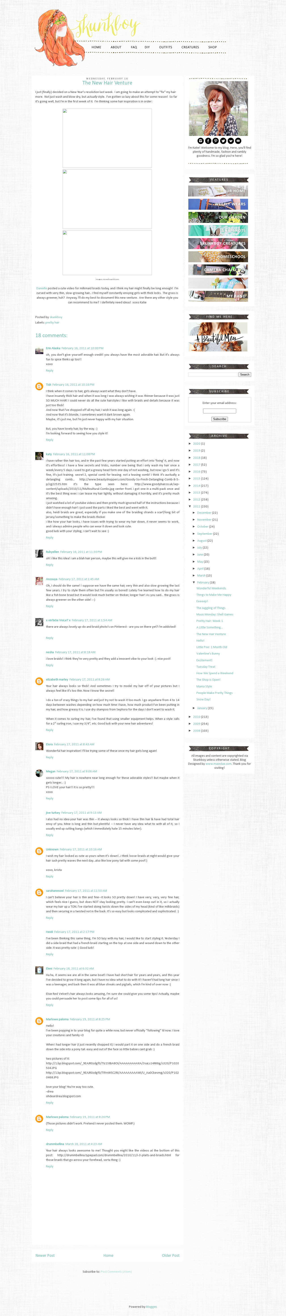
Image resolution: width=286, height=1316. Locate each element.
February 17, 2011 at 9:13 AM (81, 813)
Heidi (49, 932)
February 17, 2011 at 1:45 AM (79, 579)
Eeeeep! (202, 601)
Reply (49, 370)
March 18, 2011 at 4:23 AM (83, 1144)
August (202, 541)
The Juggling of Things (210, 608)
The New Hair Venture (211, 634)
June (200, 554)
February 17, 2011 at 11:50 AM (86, 891)
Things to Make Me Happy (213, 595)
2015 (197, 478)
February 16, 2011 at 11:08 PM (74, 454)
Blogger (151, 1307)
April (200, 568)
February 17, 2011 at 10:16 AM (81, 849)
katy (49, 454)
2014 (197, 486)
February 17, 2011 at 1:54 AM (92, 620)
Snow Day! (203, 699)
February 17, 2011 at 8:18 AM (75, 652)
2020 (197, 444)
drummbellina (55, 1144)
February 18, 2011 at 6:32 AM (74, 968)
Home (108, 1256)
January (202, 708)
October (203, 526)
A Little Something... (209, 627)
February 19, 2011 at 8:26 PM (90, 1117)
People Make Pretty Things (214, 693)
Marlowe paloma (57, 1019)
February (203, 582)
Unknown (52, 849)
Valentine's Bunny (208, 653)
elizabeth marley (57, 679)
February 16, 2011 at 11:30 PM (81, 552)
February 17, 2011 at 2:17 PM (74, 932)
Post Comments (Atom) (116, 1272)
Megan (50, 771)
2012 (197, 499)
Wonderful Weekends (211, 588)
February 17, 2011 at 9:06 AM (77, 771)
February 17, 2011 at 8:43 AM (74, 744)
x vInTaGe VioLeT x (58, 620)
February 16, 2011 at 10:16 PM (73, 385)
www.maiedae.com (218, 764)
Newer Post (45, 1256)
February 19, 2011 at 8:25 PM (90, 1019)
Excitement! (204, 660)
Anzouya (51, 579)
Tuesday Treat (205, 667)
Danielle (41, 288)
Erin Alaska (53, 348)
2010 (197, 717)
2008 (197, 731)
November (204, 520)
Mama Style (204, 686)
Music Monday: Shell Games (214, 614)
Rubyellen (52, 552)
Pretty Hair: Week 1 (209, 621)
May (200, 562)
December (204, 513)
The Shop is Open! (208, 680)
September (205, 534)
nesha (50, 652)
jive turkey (53, 813)
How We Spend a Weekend (214, 673)
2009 (197, 724)
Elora (49, 744)
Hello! (200, 640)
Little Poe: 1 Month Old (211, 647)
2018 (197, 458)
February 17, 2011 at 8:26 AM (89, 679)
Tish (48, 385)
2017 (197, 465)
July (200, 547)
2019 (197, 450)
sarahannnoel (55, 891)
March (201, 575)
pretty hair (52, 322)
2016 (197, 471)
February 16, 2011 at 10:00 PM (82, 348)
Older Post (170, 1256)
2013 (197, 492)
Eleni (49, 968)
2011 (197, 506)
